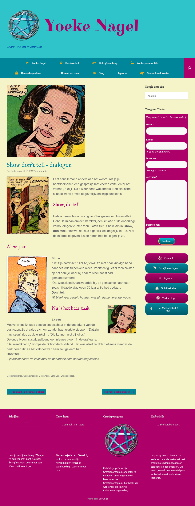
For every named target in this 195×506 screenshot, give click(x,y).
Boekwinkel (72, 63)
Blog (101, 73)
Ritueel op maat (70, 73)
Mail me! (166, 241)
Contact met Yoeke (158, 73)
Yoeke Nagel (39, 63)
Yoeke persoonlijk (147, 63)
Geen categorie (30, 375)
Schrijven (55, 375)
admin (44, 171)
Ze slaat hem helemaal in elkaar (26, 391)
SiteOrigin (103, 498)
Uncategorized (67, 375)
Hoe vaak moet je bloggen (119, 391)
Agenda (122, 73)
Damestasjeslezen (31, 73)
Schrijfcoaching (108, 63)
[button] (189, 68)
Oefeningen (44, 375)
